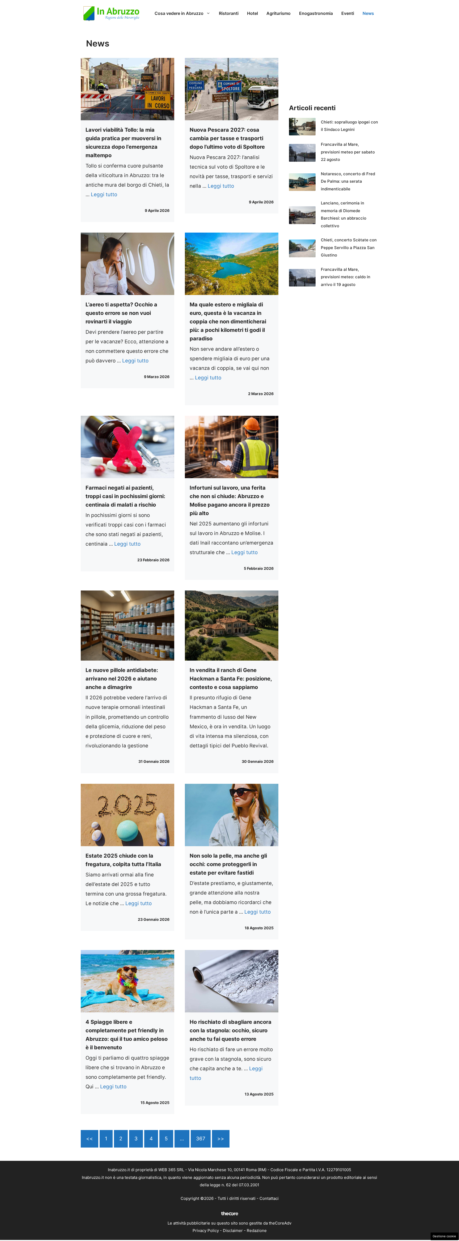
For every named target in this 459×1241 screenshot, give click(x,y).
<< (89, 1139)
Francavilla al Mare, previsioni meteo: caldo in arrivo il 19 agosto (345, 277)
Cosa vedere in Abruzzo (179, 13)
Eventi (347, 13)
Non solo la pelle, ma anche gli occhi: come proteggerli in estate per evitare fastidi (228, 864)
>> (220, 1139)
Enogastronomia (316, 13)
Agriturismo (278, 13)
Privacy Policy (206, 1230)
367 (200, 1139)
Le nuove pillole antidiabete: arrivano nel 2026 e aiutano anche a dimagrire (122, 678)
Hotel (252, 13)
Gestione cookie (444, 1236)
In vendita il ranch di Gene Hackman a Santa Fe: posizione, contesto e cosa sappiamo (231, 678)
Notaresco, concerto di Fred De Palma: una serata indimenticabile (348, 181)
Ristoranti (229, 13)
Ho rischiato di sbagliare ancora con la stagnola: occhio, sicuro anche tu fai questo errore (230, 1030)
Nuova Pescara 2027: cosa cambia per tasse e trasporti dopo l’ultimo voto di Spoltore (227, 138)
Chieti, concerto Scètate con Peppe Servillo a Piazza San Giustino (349, 247)
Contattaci (269, 1198)
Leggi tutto (104, 194)
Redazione (257, 1230)
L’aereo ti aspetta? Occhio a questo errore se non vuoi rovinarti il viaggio (121, 313)
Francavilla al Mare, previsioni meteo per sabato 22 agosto (348, 152)
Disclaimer (233, 1230)
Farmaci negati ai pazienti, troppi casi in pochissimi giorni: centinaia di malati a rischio (125, 496)
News (368, 13)
